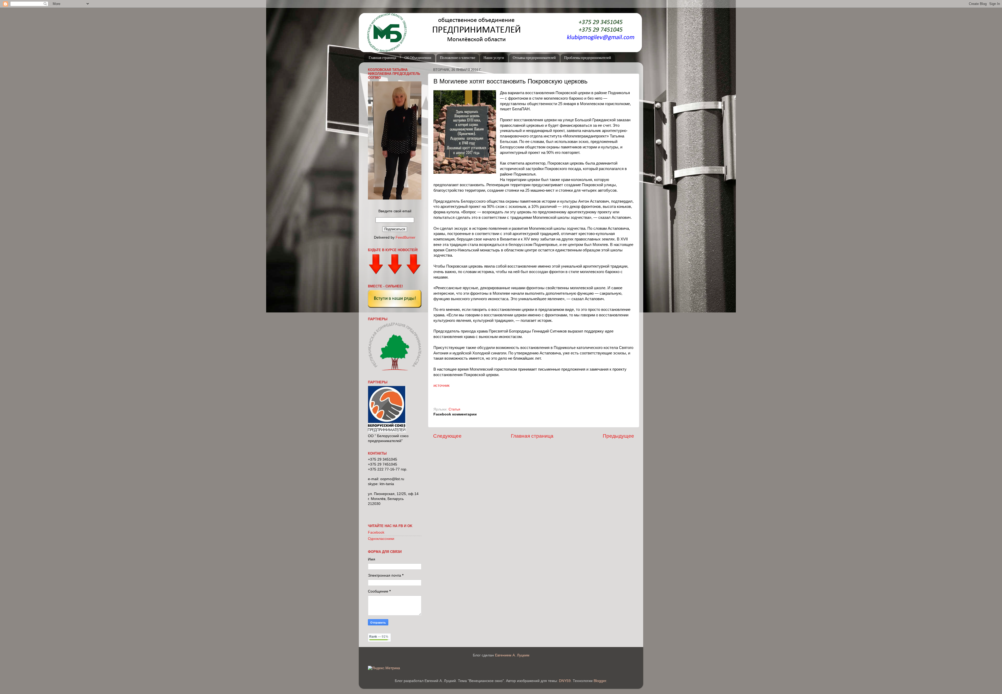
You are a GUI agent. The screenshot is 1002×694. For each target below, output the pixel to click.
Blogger (600, 681)
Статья (454, 409)
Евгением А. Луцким (512, 655)
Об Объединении (417, 58)
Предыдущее (618, 436)
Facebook (376, 532)
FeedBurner (405, 237)
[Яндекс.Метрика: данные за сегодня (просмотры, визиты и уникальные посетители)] (384, 668)
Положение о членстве (457, 58)
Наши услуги (494, 58)
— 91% (378, 636)
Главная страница (382, 58)
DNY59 (565, 681)
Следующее (447, 436)
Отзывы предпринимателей (534, 58)
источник (441, 385)
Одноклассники (381, 539)
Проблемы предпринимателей (587, 58)
